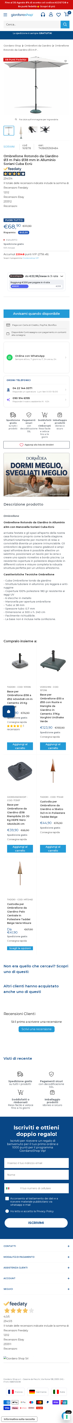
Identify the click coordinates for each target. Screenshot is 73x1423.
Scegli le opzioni (20, 948)
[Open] (9, 711)
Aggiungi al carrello (20, 746)
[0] (66, 14)
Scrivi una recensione (37, 1029)
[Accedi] (51, 14)
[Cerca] (65, 24)
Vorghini (45, 687)
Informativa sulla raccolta (19, 1419)
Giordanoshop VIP (31, 258)
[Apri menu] (5, 15)
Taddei (11, 687)
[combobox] (11, 1188)
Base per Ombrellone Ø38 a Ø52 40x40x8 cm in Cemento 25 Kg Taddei (20, 699)
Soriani (9, 146)
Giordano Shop (13, 45)
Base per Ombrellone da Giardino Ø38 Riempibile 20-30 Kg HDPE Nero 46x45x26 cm (18, 814)
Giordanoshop (16, 797)
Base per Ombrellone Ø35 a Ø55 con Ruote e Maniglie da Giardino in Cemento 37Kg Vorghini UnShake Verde (52, 708)
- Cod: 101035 (23, 687)
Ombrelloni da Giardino (38, 45)
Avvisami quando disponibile (36, 314)
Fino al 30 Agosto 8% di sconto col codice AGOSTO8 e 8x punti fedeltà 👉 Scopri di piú (36, 4)
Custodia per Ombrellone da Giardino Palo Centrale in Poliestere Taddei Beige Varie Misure (19, 914)
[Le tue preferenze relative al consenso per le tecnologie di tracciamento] (66, 1417)
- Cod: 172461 (55, 797)
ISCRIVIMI (36, 1223)
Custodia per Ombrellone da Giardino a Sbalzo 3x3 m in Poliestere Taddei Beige (52, 809)
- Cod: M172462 (24, 899)
